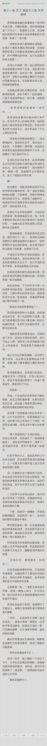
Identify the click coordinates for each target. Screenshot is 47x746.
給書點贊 (28, 4)
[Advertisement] (23, 707)
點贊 (14, 735)
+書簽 (33, 735)
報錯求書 (35, 4)
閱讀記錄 (42, 4)
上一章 (4, 735)
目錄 (23, 735)
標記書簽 (21, 4)
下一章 (42, 735)
